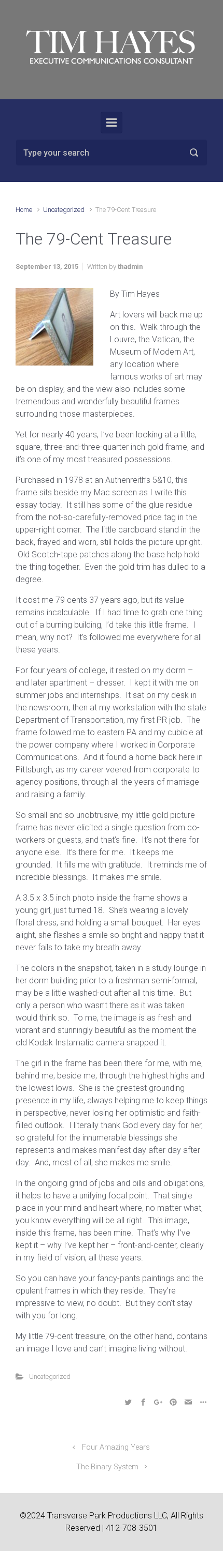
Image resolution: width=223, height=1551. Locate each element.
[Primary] (111, 122)
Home (24, 210)
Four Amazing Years (116, 1447)
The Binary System (107, 1467)
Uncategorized (64, 210)
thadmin (130, 266)
